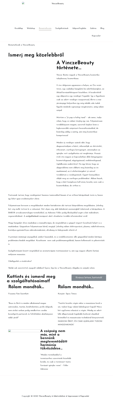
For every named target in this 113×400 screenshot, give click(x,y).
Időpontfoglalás (79, 28)
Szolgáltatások (61, 28)
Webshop (31, 28)
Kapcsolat (96, 36)
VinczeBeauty (45, 396)
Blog (102, 28)
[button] (89, 277)
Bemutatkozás (45, 28)
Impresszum (73, 396)
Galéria (93, 28)
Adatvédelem (59, 396)
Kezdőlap (19, 28)
